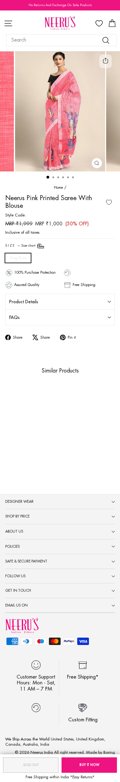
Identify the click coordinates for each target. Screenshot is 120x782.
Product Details (23, 302)
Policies (12, 546)
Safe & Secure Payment (26, 561)
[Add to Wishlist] (109, 202)
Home (58, 187)
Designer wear (19, 501)
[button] (19, 443)
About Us (14, 531)
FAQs (14, 317)
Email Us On (16, 605)
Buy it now (89, 765)
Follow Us (15, 576)
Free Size (18, 258)
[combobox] (61, 40)
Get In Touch (18, 590)
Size (20, 245)
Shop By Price (17, 516)
